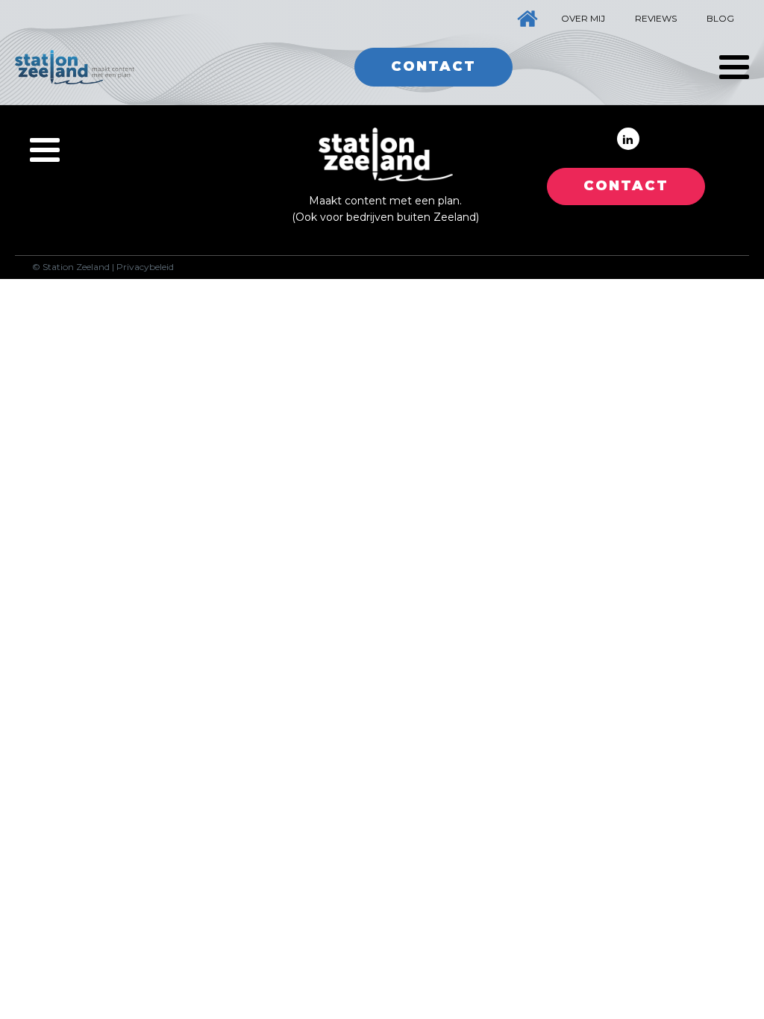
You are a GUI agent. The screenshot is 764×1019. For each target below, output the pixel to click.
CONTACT (625, 186)
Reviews (656, 18)
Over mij (583, 18)
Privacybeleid (145, 267)
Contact (433, 66)
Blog (720, 18)
